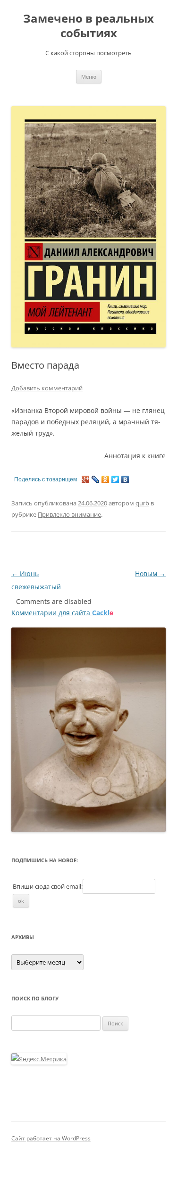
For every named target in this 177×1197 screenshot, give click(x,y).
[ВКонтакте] (125, 479)
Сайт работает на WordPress (51, 1138)
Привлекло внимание (69, 514)
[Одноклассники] (105, 479)
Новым (150, 573)
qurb (142, 503)
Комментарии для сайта (62, 612)
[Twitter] (115, 479)
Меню (88, 76)
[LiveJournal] (96, 479)
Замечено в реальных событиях (88, 26)
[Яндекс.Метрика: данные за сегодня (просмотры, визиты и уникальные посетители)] (39, 1059)
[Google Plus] (86, 479)
